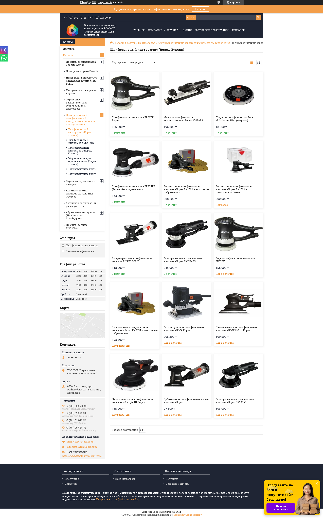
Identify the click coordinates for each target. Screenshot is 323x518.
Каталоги (71, 483)
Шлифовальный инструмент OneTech (81, 141)
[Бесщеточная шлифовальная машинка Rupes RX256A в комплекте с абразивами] (186, 162)
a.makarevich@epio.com (82, 446)
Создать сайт (105, 2)
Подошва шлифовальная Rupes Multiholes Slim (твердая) (235, 119)
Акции (187, 30)
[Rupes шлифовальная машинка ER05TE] (238, 234)
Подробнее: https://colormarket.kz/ (117, 499)
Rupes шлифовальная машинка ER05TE (235, 260)
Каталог (200, 9)
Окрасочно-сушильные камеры (80, 182)
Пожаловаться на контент (187, 514)
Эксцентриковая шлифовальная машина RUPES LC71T (132, 260)
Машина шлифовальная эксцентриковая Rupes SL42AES (183, 119)
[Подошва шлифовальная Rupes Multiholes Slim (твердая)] (238, 93)
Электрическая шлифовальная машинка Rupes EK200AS (235, 401)
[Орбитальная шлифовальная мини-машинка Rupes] (186, 375)
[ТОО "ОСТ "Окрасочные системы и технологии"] (72, 30)
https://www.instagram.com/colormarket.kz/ (82, 456)
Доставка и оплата (177, 483)
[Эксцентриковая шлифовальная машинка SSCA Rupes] (186, 303)
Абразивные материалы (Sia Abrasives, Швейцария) (81, 215)
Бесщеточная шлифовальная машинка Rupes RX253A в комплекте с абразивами (135, 330)
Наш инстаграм (125, 478)
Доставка (69, 48)
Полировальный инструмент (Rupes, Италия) (80, 150)
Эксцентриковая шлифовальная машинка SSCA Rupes (184, 329)
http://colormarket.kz (80, 441)
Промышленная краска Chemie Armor (81, 63)
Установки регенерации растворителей (81, 204)
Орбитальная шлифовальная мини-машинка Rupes (186, 401)
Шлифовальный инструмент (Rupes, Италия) (80, 132)
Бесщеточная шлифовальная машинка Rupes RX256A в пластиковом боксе (234, 189)
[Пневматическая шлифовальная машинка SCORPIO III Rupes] (238, 303)
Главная (139, 30)
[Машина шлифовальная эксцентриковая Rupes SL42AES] (186, 93)
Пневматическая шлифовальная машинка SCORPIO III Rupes (236, 329)
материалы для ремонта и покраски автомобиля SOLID (81, 80)
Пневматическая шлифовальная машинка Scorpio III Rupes (132, 401)
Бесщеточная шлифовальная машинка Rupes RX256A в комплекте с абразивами (186, 189)
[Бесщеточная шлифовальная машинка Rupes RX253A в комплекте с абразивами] (134, 303)
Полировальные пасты (82, 169)
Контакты (238, 30)
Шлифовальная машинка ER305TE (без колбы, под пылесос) (133, 188)
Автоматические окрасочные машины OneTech (79, 193)
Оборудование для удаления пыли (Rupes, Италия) (82, 161)
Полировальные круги (82, 173)
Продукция (72, 478)
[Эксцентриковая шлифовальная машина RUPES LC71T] (134, 234)
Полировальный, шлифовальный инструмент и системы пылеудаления (184, 42)
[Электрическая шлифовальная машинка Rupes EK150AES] (186, 234)
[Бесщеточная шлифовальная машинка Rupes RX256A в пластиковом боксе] (238, 162)
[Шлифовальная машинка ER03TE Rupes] (134, 93)
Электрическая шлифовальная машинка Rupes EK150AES (183, 260)
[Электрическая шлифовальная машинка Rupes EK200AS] (238, 375)
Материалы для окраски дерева (81, 91)
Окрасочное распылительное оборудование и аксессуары (76, 104)
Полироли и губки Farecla (82, 71)
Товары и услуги (125, 42)
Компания (155, 30)
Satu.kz (177, 511)
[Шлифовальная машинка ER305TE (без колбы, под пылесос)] (134, 162)
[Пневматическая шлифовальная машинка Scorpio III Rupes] (134, 375)
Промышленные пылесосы (76, 226)
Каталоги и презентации (212, 30)
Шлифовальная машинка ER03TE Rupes (133, 119)
